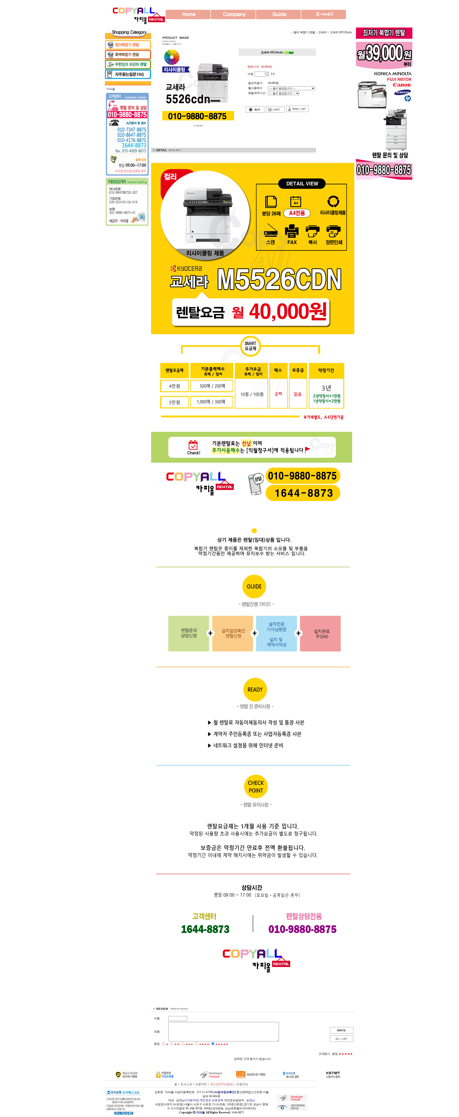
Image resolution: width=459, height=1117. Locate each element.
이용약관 (192, 1100)
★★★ (189, 1044)
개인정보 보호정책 (211, 1100)
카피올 (200, 1112)
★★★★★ (221, 1044)
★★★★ (204, 1044)
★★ (177, 1044)
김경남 (250, 1100)
